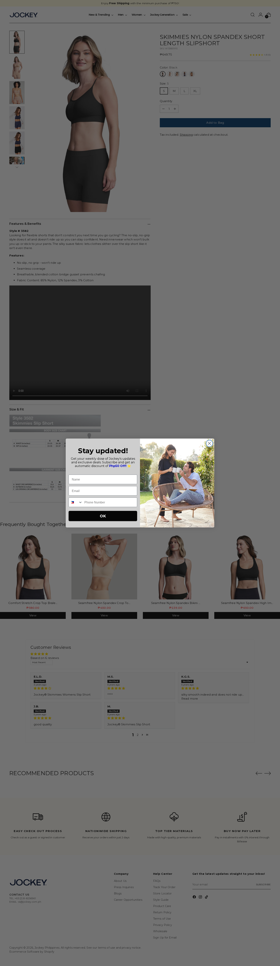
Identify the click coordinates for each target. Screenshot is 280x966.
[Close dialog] (209, 443)
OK (103, 516)
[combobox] (75, 502)
